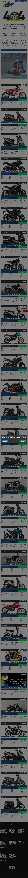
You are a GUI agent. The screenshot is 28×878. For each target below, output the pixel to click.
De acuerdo (23, 441)
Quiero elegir (4, 441)
